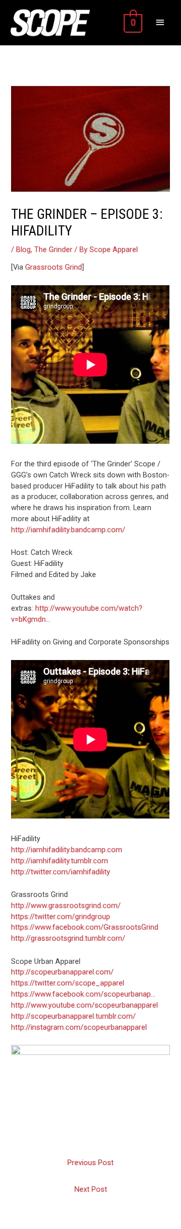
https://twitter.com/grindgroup (60, 916)
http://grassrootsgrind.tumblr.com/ (68, 938)
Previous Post (90, 1162)
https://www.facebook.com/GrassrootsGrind (84, 927)
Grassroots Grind (53, 267)
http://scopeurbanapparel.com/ (62, 971)
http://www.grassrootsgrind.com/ (66, 905)
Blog (23, 249)
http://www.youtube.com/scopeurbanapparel (84, 1005)
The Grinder (53, 249)
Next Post (90, 1189)
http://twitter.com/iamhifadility (60, 871)
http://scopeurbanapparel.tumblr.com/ (73, 1016)
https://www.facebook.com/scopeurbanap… (83, 994)
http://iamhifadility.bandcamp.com (66, 849)
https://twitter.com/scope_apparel (67, 983)
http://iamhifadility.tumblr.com (59, 860)
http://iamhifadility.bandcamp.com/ (68, 529)
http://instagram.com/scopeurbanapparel (79, 1027)
